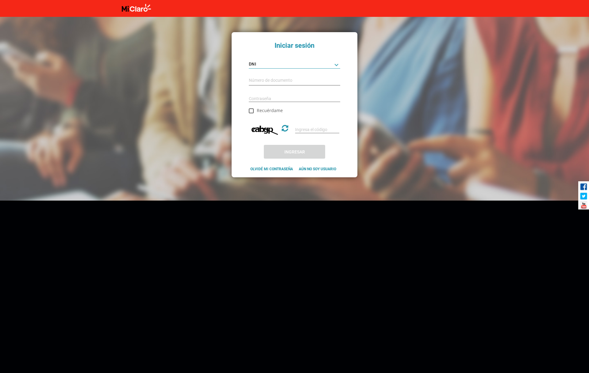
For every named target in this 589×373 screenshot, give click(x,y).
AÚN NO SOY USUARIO (317, 169)
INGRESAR (294, 151)
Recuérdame (270, 110)
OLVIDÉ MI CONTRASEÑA (271, 169)
